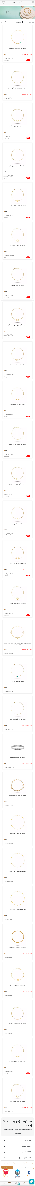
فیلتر (30, 22)
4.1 (6, 490)
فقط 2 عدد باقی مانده (27, 54)
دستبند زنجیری (17, 2)
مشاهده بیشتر (18, 1133)
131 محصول (4, 22)
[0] (10, 1183)
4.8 (6, 94)
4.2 (6, 291)
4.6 (6, 877)
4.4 (6, 212)
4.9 (6, 132)
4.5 (6, 1030)
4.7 (6, 570)
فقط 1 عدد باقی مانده (27, 570)
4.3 (6, 371)
